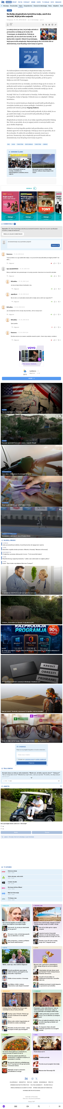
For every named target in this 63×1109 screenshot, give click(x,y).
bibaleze (6, 905)
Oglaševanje (14, 1082)
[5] (46, 206)
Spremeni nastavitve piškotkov (19, 1085)
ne (3, 829)
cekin (36, 947)
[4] (28, 206)
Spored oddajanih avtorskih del (42, 1087)
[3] (10, 206)
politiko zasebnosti (41, 759)
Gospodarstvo (28, 5)
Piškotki (50, 1082)
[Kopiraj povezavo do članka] (55, 24)
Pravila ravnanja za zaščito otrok (21, 1087)
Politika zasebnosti (36, 1085)
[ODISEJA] (31, 188)
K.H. (11, 24)
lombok (45, 144)
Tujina (20, 5)
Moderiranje (43, 1082)
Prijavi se (54, 245)
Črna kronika (13, 5)
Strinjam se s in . (32, 759)
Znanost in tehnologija (40, 5)
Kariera (35, 1082)
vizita (5, 947)
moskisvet (6, 991)
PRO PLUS (29, 1082)
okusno (5, 1034)
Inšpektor (56, 5)
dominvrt (37, 991)
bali (8, 144)
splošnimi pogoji (29, 759)
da (3, 826)
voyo (35, 1034)
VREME (30, 378)
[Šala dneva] (58, 781)
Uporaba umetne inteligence (31, 1090)
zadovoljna (38, 905)
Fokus (50, 5)
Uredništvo (22, 1082)
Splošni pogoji (48, 1085)
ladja (13, 144)
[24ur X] (36, 1078)
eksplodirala (29, 144)
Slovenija (6, 5)
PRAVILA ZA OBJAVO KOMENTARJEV (12, 234)
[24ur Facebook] (32, 1078)
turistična (20, 144)
